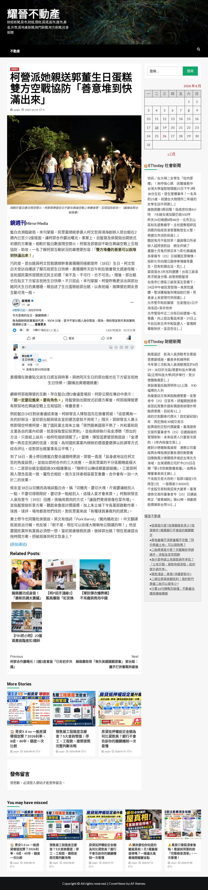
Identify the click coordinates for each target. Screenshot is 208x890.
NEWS (14, 69)
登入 (33, 783)
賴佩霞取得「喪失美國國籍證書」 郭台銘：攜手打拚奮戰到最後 (107, 662)
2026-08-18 (29, 751)
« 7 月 (171, 154)
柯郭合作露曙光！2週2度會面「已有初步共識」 (41, 662)
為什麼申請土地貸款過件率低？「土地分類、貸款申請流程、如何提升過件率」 (172, 564)
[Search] (198, 49)
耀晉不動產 (33, 14)
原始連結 (18, 544)
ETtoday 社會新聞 (164, 165)
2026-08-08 (74, 751)
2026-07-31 (120, 751)
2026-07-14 (147, 863)
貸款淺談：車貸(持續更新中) (171, 574)
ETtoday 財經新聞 (164, 341)
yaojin (17, 109)
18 (156, 127)
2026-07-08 (186, 863)
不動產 (15, 51)
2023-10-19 (31, 109)
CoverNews (117, 883)
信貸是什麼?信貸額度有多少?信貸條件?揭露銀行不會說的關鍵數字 (172, 530)
